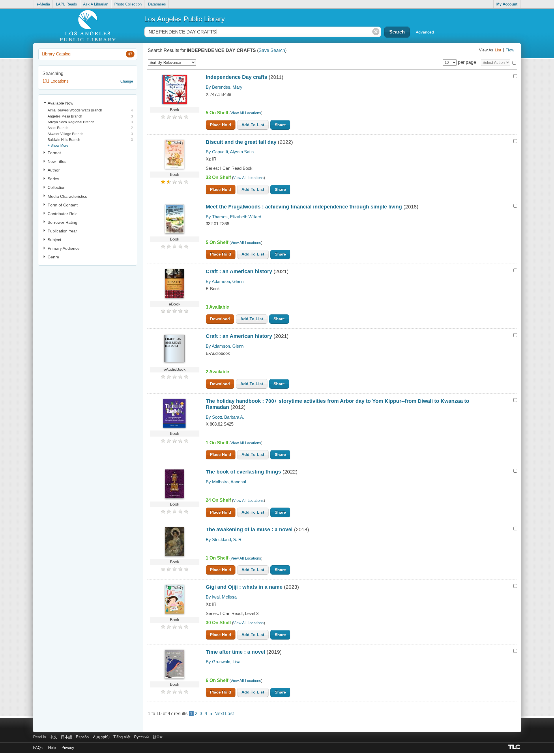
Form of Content (63, 205)
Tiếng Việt (121, 737)
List (498, 50)
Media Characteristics (67, 196)
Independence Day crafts (236, 77)
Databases (157, 4)
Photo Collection (128, 4)
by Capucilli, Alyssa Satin (230, 151)
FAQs (38, 747)
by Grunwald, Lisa (223, 661)
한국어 (158, 737)
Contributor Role (63, 213)
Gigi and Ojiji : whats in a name (244, 587)
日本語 (66, 737)
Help (52, 747)
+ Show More (58, 145)
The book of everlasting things (243, 472)
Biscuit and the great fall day (241, 142)
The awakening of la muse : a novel (249, 529)
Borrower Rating (62, 222)
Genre (53, 257)
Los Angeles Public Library (184, 19)
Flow (510, 50)
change (126, 81)
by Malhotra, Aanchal (226, 481)
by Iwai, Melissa (221, 596)
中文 (53, 737)
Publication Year (62, 231)
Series (53, 178)
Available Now (60, 103)
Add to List (253, 125)
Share (280, 125)
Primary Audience (64, 248)
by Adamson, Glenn (225, 281)
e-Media (43, 4)
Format (54, 152)
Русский (141, 737)
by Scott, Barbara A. (225, 417)
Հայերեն (101, 737)
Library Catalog (87, 53)
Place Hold (220, 125)
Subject (54, 239)
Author (54, 170)
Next (219, 713)
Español (82, 737)
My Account (506, 4)
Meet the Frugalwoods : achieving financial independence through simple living (304, 207)
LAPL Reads (66, 4)
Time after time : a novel (235, 652)
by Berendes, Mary (224, 87)
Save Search (272, 50)
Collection (56, 187)
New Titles (57, 161)
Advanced (425, 32)
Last (229, 713)
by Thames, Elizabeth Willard (233, 216)
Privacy (67, 747)
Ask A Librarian (95, 4)
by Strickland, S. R (224, 539)
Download (220, 319)
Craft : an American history (239, 271)
